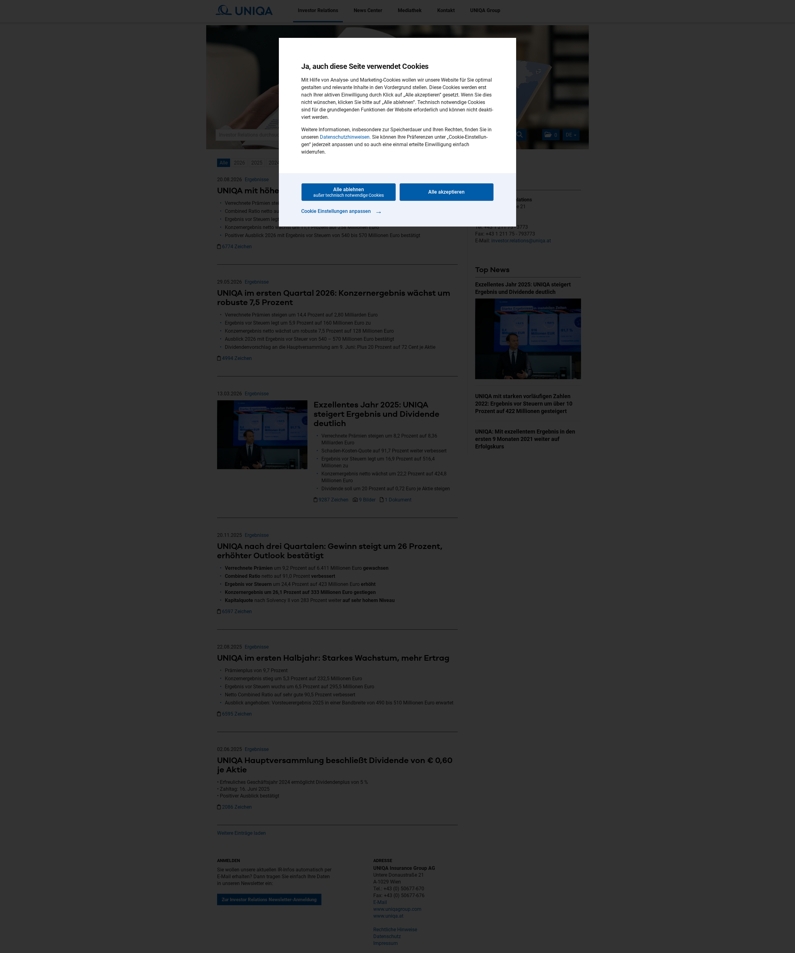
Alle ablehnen (348, 192)
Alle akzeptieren (446, 192)
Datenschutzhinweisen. (345, 137)
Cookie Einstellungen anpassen (341, 211)
